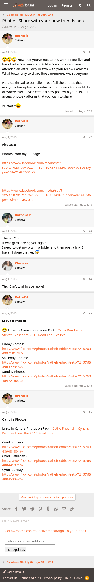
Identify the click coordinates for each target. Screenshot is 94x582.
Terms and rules (30, 578)
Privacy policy (53, 578)
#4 (90, 279)
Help (68, 578)
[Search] (89, 5)
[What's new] (80, 5)
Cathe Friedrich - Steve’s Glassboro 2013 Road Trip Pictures (42, 332)
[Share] (84, 52)
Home (78, 578)
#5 (90, 313)
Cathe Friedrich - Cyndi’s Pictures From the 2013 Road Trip (45, 430)
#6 (90, 412)
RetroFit (10, 27)
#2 (90, 137)
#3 (90, 231)
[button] (6, 5)
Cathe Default (15, 572)
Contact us (10, 578)
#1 (90, 52)
